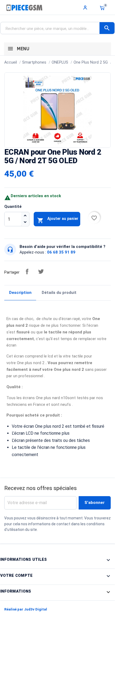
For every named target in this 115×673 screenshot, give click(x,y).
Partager (27, 271)
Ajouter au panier (57, 220)
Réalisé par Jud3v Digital (25, 609)
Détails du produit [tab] (59, 292)
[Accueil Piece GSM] (24, 7)
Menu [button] (22, 48)
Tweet (41, 271)
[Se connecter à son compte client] (85, 7)
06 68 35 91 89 (61, 252)
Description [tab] (20, 292)
